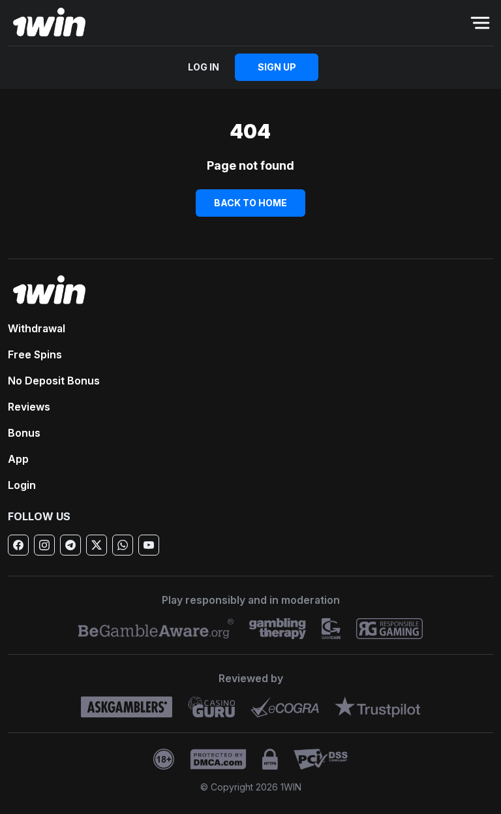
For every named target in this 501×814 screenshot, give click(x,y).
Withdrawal (36, 328)
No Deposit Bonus (54, 380)
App (18, 458)
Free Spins (35, 354)
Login (22, 485)
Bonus (24, 432)
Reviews (29, 406)
